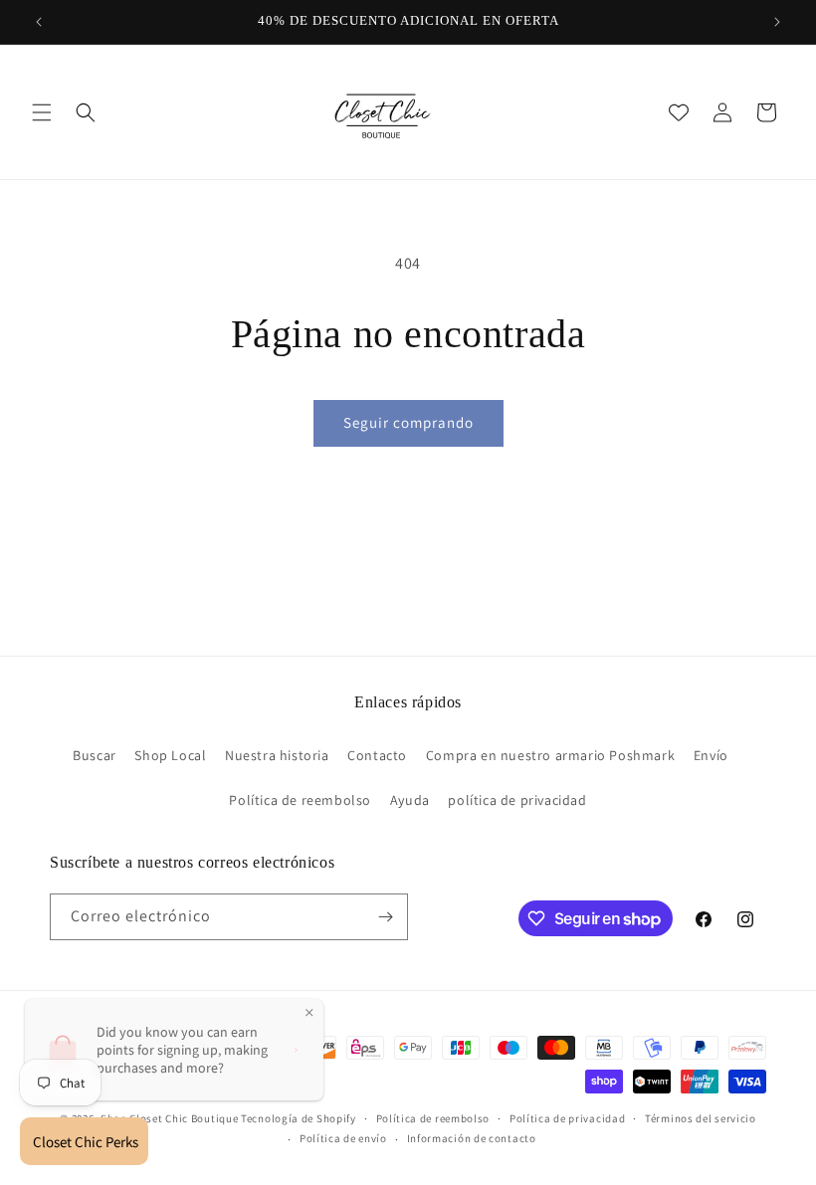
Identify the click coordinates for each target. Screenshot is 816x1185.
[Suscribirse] (385, 916)
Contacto (377, 755)
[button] (42, 112)
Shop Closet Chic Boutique (170, 1118)
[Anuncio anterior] (39, 22)
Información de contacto (471, 1138)
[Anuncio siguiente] (777, 22)
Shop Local (170, 755)
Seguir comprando (408, 422)
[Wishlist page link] (679, 112)
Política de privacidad (567, 1118)
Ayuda (410, 800)
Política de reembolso (300, 800)
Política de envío (343, 1138)
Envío (711, 755)
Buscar (94, 755)
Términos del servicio (700, 1118)
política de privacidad (517, 800)
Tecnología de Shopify (298, 1118)
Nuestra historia (277, 755)
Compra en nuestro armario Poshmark (550, 755)
